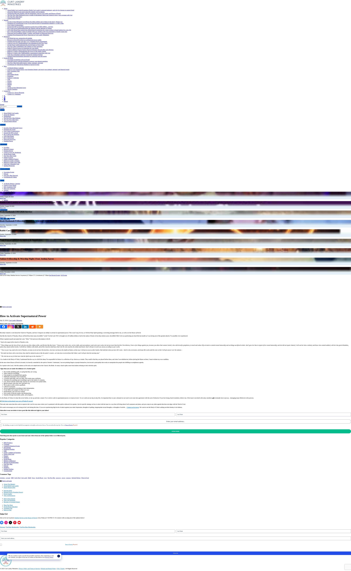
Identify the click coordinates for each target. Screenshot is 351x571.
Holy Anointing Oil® (13, 71)
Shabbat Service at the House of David (25, 518)
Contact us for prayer (133, 407)
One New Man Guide (25, 46)
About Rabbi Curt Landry (40, 10)
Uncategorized (8, 471)
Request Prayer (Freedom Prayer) (13, 492)
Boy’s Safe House (37, 31)
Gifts (8, 79)
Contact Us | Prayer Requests (15, 92)
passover (58, 478)
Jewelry (9, 81)
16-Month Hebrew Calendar (15, 68)
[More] (39, 326)
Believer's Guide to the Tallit (12, 162)
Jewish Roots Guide (25, 45)
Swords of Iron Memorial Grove (34, 22)
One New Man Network (25, 63)
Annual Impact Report (13, 18)
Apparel (9, 73)
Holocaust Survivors (30, 33)
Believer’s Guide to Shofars (26, 51)
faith (12, 478)
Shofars (9, 84)
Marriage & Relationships (11, 462)
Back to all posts (7, 307)
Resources (7, 36)
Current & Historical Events (12, 446)
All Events (64, 275)
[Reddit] (32, 326)
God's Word (17, 478)
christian (2, 478)
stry (14, 484)
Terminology (34, 13)
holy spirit (24, 478)
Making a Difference (10, 461)
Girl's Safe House (9, 136)
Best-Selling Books (12, 74)
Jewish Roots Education (11, 507)
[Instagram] (10, 326)
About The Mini (8, 484)
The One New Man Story (14, 17)
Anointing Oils (8, 508)
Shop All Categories (9, 188)
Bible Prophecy (8, 443)
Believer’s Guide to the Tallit (28, 53)
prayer (63, 478)
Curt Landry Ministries (15, 320)
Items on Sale (7, 510)
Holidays (6, 457)
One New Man (8, 464)
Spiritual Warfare (8, 469)
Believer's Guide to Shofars (11, 161)
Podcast (27, 61)
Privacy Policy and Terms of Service (29, 568)
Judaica (9, 83)
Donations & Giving (35, 23)
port (14, 498)
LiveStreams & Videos (23, 64)
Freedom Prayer (28, 35)
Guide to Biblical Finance (30, 50)
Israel (29, 478)
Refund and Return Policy (48, 568)
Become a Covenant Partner (12, 502)
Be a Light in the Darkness (29, 28)
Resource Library (24, 40)
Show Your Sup (8, 498)
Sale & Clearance (12, 89)
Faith (5, 451)
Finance (6, 456)
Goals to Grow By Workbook (27, 43)
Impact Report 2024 (9, 487)
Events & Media (8, 58)
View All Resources (9, 495)
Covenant (6, 444)
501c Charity (61, 568)
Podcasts (2, 527)
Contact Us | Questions (14, 94)
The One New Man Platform (39, 15)
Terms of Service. (69, 425)
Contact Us (7, 91)
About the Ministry (26, 12)
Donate (6, 101)
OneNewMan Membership (27, 527)
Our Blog (19, 38)
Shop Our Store (8, 505)
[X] (18, 326)
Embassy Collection (13, 78)
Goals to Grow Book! (38, 69)
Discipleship (7, 447)
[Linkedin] (25, 326)
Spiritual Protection (27, 56)
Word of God (85, 478)
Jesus (33, 478)
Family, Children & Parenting (12, 452)
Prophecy (6, 467)
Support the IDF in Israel (30, 26)
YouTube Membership (12, 527)
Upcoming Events (18, 59)
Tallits (9, 86)
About (5, 8)
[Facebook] (3, 326)
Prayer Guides (8, 494)
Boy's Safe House (9, 138)
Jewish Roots (7, 459)
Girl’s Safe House (39, 30)
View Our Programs (9, 500)
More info (3, 198)
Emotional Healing (9, 449)
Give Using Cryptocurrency (15, 25)
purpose (68, 478)
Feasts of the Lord (9, 454)
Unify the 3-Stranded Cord (25, 54)
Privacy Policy (49, 557)
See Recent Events (54, 275)
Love (45, 478)
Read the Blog (8, 490)
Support (6, 20)
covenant (8, 478)
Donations (10, 76)
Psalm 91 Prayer (22, 48)
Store (5, 66)
